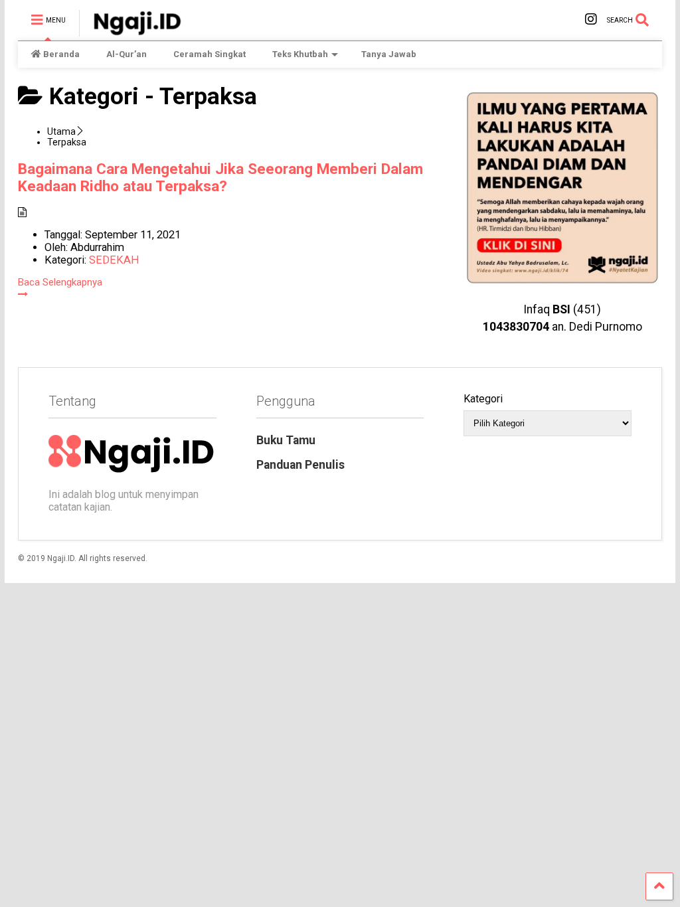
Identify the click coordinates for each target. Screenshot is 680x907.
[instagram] (591, 19)
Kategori (483, 398)
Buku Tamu (285, 440)
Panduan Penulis (300, 464)
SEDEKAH (114, 260)
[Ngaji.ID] (130, 31)
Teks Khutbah (300, 54)
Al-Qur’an (126, 54)
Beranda (61, 54)
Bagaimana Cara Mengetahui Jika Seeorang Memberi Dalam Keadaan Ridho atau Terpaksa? (220, 177)
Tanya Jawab (388, 54)
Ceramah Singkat (209, 54)
